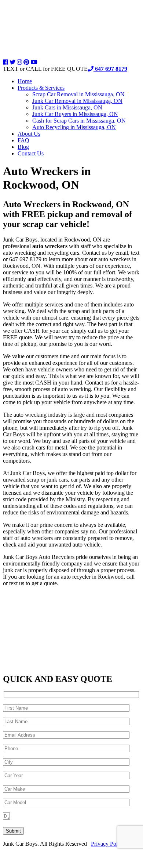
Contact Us (31, 153)
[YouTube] (34, 62)
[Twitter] (12, 62)
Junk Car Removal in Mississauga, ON (77, 101)
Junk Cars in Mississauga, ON (67, 107)
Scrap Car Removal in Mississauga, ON (78, 94)
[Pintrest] (26, 62)
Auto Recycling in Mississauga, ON (74, 127)
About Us (29, 134)
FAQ (23, 140)
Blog (23, 147)
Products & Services (41, 88)
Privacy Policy (108, 844)
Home (25, 81)
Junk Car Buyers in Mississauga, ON (75, 114)
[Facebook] (5, 62)
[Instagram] (19, 62)
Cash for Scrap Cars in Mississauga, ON (79, 120)
